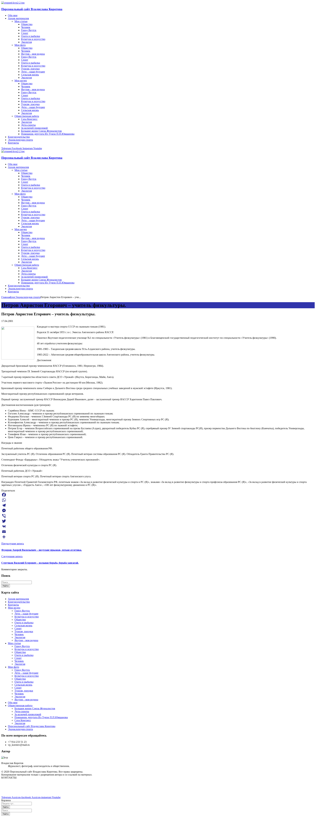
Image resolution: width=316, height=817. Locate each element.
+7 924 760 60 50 (10, 791)
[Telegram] (158, 505)
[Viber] (158, 515)
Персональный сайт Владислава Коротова (31, 9)
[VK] (158, 526)
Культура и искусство (26, 616)
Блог (12, 297)
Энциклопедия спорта (27, 297)
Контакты (13, 604)
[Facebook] (158, 494)
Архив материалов (18, 598)
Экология (19, 637)
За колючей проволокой (27, 714)
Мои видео (14, 607)
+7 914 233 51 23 (10, 788)
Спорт (18, 628)
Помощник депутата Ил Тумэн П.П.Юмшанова (41, 717)
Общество (20, 619)
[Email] (158, 531)
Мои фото (13, 667)
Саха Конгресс (22, 720)
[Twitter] (158, 521)
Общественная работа (20, 705)
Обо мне (12, 702)
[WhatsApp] (158, 500)
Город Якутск (22, 610)
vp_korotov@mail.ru (12, 783)
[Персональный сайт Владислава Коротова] (13, 2)
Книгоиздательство (19, 601)
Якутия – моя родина (26, 640)
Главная (5, 297)
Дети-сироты (21, 711)
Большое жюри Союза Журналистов (34, 708)
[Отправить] (158, 537)
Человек (19, 634)
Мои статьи (14, 643)
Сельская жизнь (23, 625)
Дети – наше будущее (26, 613)
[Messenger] (158, 510)
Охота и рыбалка (23, 622)
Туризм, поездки (23, 631)
